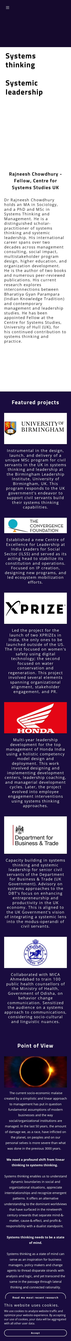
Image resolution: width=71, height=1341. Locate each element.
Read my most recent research (35, 1297)
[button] (11, 7)
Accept (35, 1333)
